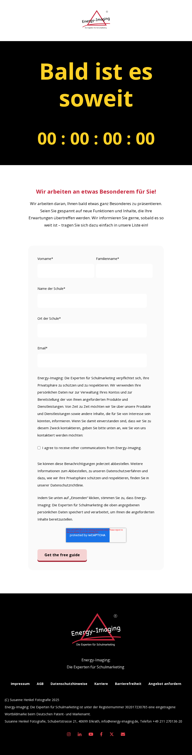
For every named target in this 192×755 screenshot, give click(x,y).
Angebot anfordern (164, 683)
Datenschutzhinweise (69, 683)
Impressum (20, 683)
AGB (40, 683)
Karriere (101, 683)
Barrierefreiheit (128, 683)
